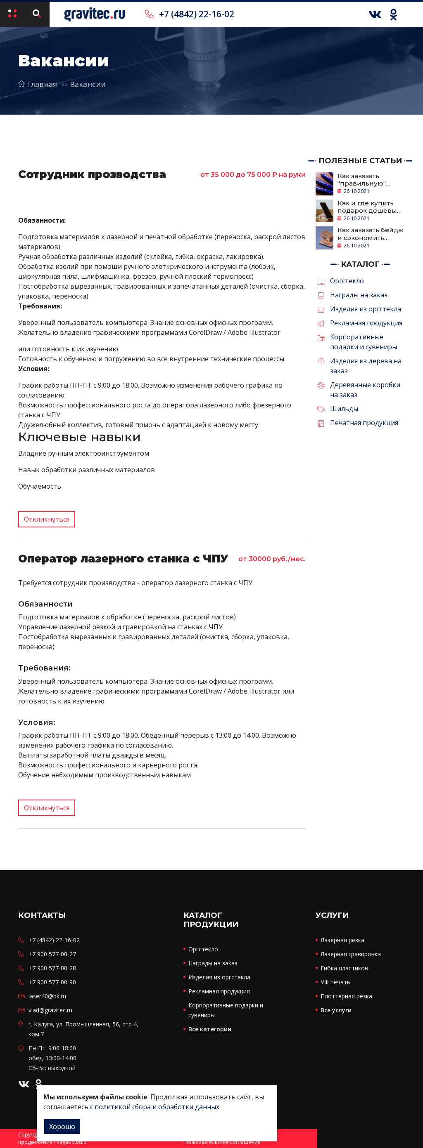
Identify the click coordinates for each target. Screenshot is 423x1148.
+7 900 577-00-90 (52, 982)
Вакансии (88, 84)
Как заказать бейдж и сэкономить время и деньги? (370, 233)
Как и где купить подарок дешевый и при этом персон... (369, 207)
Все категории (209, 1029)
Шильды (344, 408)
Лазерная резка (342, 940)
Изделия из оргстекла (365, 308)
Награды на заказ (358, 294)
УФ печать (335, 982)
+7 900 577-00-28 (52, 968)
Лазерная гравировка (351, 954)
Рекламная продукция (366, 322)
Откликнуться (46, 519)
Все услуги (336, 1010)
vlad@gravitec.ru (50, 1010)
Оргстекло (347, 280)
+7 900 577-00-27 (52, 954)
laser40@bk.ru (47, 996)
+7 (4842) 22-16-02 (195, 14)
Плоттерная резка (346, 996)
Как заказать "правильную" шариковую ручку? (370, 179)
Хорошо (62, 1126)
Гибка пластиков (344, 968)
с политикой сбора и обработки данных (154, 1106)
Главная (42, 84)
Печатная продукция (364, 422)
